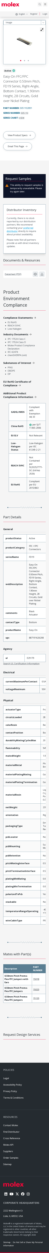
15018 (36, 979)
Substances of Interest (17, 363)
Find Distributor (11, 1131)
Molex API (8, 1144)
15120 (36, 998)
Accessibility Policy (12, 1084)
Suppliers (8, 1151)
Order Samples (10, 1157)
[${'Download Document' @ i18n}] (42, 274)
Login (44, 14)
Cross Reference (11, 1138)
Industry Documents (15, 334)
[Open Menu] (45, 4)
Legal (6, 1078)
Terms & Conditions (13, 1097)
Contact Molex (10, 1125)
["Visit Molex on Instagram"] (28, 1194)
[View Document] (35, 274)
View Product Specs (17, 135)
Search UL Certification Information (21, 663)
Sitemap (6, 1242)
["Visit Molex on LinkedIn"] (5, 1194)
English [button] (22, 14)
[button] (42, 29)
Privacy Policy (10, 1091)
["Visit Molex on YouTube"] (11, 1194)
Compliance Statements (18, 317)
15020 (36, 989)
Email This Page (16, 146)
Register (33, 14)
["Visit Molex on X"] (17, 1194)
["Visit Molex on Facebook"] (23, 1194)
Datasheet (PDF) (13, 274)
